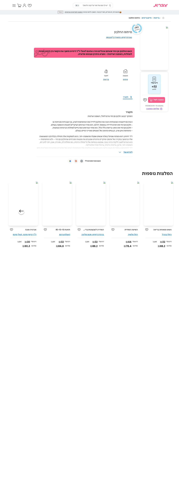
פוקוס (125, 79)
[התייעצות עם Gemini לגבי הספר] (70, 161)
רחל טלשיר (133, 234)
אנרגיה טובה (30, 229)
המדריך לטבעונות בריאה (93, 229)
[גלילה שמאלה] (21, 211)
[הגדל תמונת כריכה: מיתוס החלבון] (154, 48)
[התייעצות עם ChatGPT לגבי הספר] (81, 161)
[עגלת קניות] (19, 5)
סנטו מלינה (87, 234)
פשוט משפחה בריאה (162, 229)
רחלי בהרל (167, 234)
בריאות (156, 18)
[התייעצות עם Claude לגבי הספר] (76, 161)
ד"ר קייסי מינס (29, 234)
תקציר (125, 97)
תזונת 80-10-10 (63, 229)
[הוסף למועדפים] (145, 99)
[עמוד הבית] (163, 18)
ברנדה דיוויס (98, 234)
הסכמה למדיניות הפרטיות (74, 12)
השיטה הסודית (131, 229)
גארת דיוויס (127, 37)
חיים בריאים (146, 18)
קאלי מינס (17, 234)
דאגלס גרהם (64, 234)
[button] (14, 5)
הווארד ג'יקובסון (113, 37)
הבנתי (60, 12)
